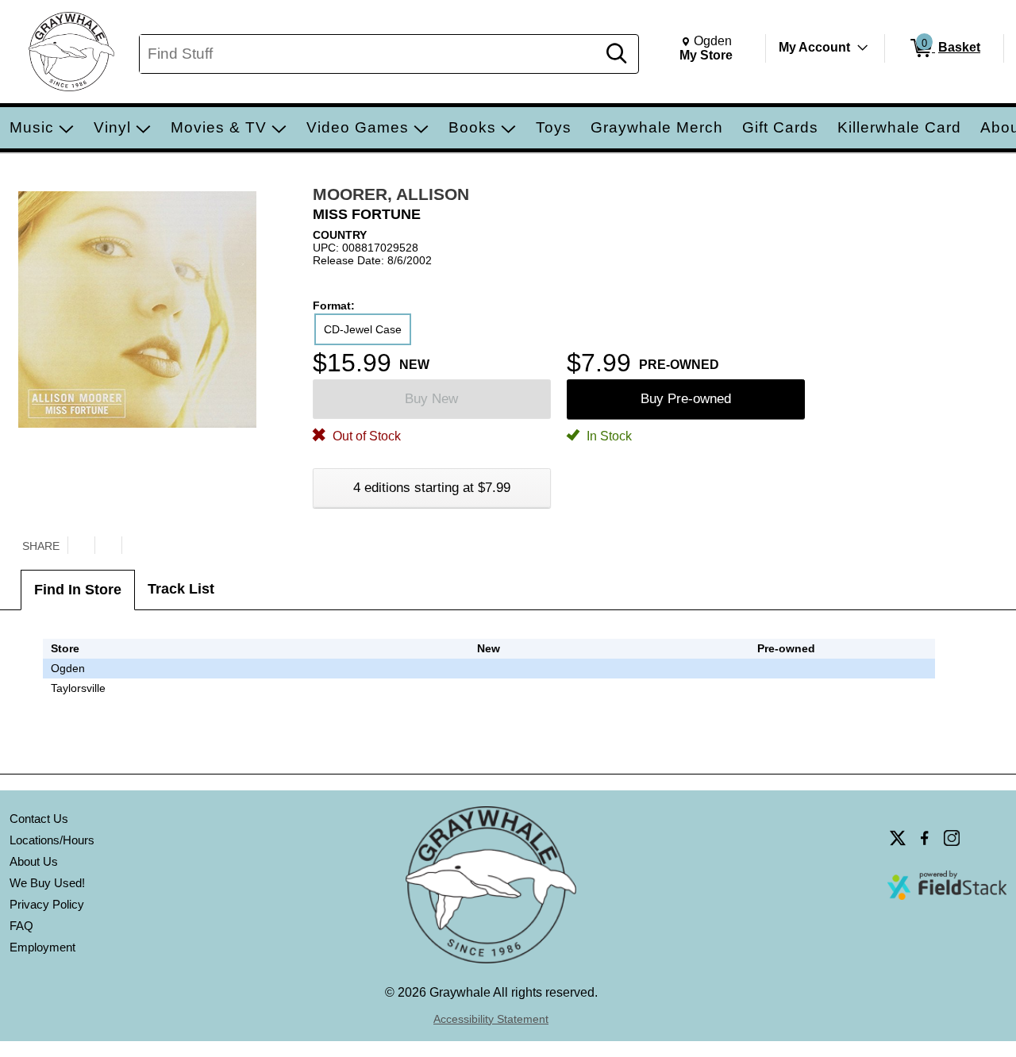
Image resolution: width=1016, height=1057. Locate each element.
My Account (814, 47)
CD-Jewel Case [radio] (363, 329)
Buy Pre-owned (686, 398)
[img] (785, 668)
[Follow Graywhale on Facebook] (925, 838)
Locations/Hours (52, 840)
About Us (34, 861)
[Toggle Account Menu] (862, 47)
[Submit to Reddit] (135, 545)
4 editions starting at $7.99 (431, 487)
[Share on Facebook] (108, 545)
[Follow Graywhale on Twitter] (898, 838)
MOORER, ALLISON (391, 194)
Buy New (431, 398)
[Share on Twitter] (81, 545)
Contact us (39, 818)
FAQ (21, 925)
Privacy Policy (47, 904)
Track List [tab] (181, 589)
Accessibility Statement (490, 1019)
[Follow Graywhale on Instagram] (952, 838)
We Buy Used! (47, 883)
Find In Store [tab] (77, 590)
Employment (42, 947)
